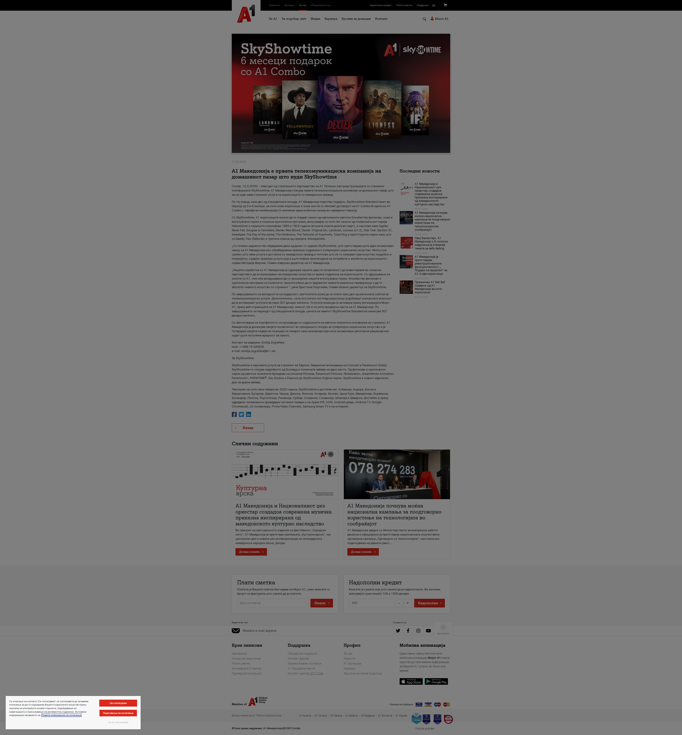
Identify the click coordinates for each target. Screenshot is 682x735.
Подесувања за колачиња (118, 713)
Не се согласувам (118, 722)
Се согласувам (118, 703)
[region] (73, 712)
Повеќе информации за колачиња (61, 715)
